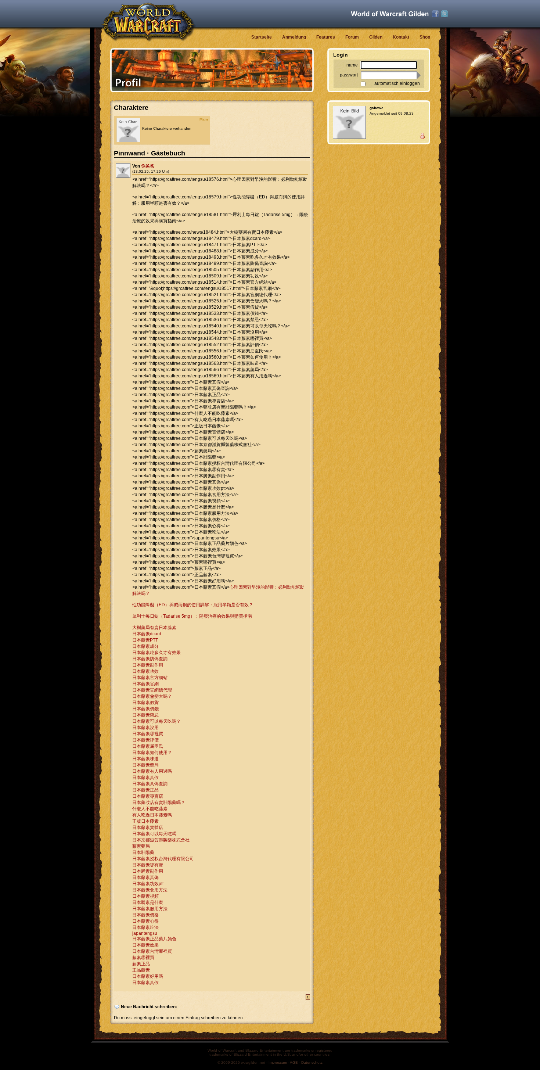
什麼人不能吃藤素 (150, 808)
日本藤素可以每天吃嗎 (154, 833)
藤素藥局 (141, 846)
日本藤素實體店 (147, 827)
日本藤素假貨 (145, 702)
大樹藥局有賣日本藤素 (154, 627)
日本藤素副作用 (147, 665)
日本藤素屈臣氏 (147, 746)
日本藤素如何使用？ (152, 752)
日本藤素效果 (145, 945)
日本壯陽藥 (143, 852)
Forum (352, 37)
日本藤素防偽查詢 (150, 658)
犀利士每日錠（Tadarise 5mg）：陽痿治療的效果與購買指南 (192, 616)
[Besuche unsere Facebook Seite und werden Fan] (435, 14)
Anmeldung (294, 37)
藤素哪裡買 (143, 957)
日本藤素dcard (146, 633)
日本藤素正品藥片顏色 (154, 938)
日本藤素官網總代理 (152, 690)
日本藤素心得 (145, 921)
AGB (294, 1062)
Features (325, 37)
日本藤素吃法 (145, 927)
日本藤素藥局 (145, 765)
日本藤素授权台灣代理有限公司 (163, 858)
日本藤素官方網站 (150, 677)
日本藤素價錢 (145, 708)
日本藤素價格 (145, 915)
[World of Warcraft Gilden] (390, 14)
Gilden (375, 37)
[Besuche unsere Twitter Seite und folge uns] (444, 14)
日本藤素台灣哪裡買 (152, 951)
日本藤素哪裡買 (147, 733)
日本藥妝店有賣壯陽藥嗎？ (158, 802)
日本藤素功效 (145, 671)
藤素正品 (141, 963)
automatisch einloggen (397, 83)
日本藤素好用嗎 (147, 976)
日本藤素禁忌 (145, 715)
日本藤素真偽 (145, 877)
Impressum (278, 1062)
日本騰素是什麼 (147, 902)
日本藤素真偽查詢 (150, 783)
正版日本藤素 (145, 821)
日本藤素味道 (145, 758)
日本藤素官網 (145, 683)
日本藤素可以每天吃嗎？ (156, 721)
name (352, 65)
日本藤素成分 (145, 646)
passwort (349, 75)
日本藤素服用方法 (150, 908)
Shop (425, 37)
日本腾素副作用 (147, 871)
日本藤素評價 (145, 740)
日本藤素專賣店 (147, 796)
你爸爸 (147, 166)
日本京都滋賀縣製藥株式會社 (161, 840)
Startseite (261, 37)
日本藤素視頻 (145, 896)
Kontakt (401, 37)
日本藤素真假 (145, 777)
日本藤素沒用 (145, 727)
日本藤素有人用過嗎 (152, 771)
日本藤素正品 (145, 790)
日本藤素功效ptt (147, 883)
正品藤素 (141, 970)
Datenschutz (312, 1062)
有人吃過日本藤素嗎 (152, 815)
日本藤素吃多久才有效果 (156, 652)
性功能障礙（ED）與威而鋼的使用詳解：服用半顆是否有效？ (192, 604)
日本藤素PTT (145, 640)
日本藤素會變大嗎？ (152, 696)
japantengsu (144, 933)
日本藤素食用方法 (150, 890)
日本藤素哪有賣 (147, 865)
